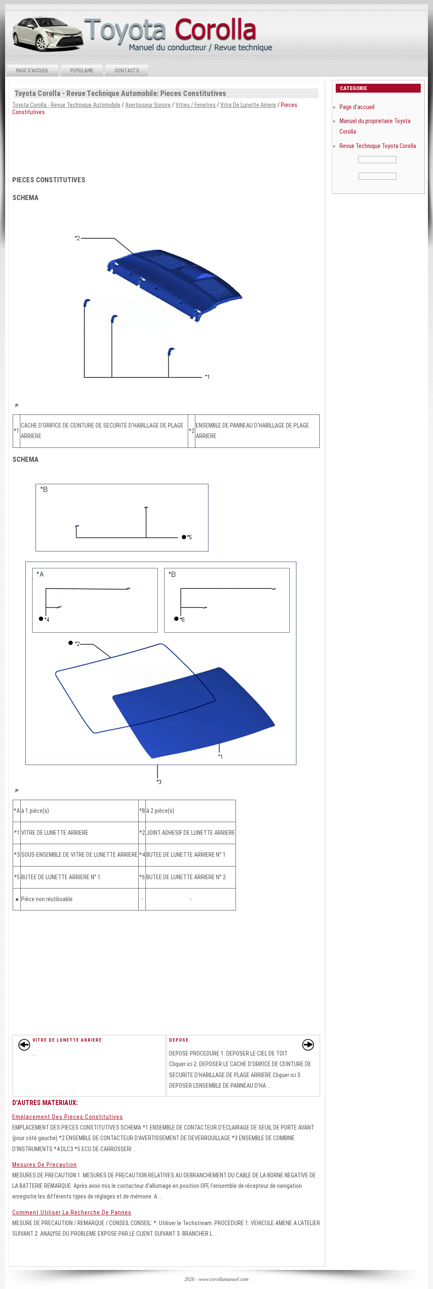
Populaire (81, 71)
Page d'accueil (32, 71)
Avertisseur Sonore (148, 104)
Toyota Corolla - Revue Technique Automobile (66, 104)
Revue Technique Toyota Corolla (378, 146)
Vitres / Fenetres (195, 104)
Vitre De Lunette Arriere (248, 104)
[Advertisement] (215, 143)
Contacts (127, 71)
